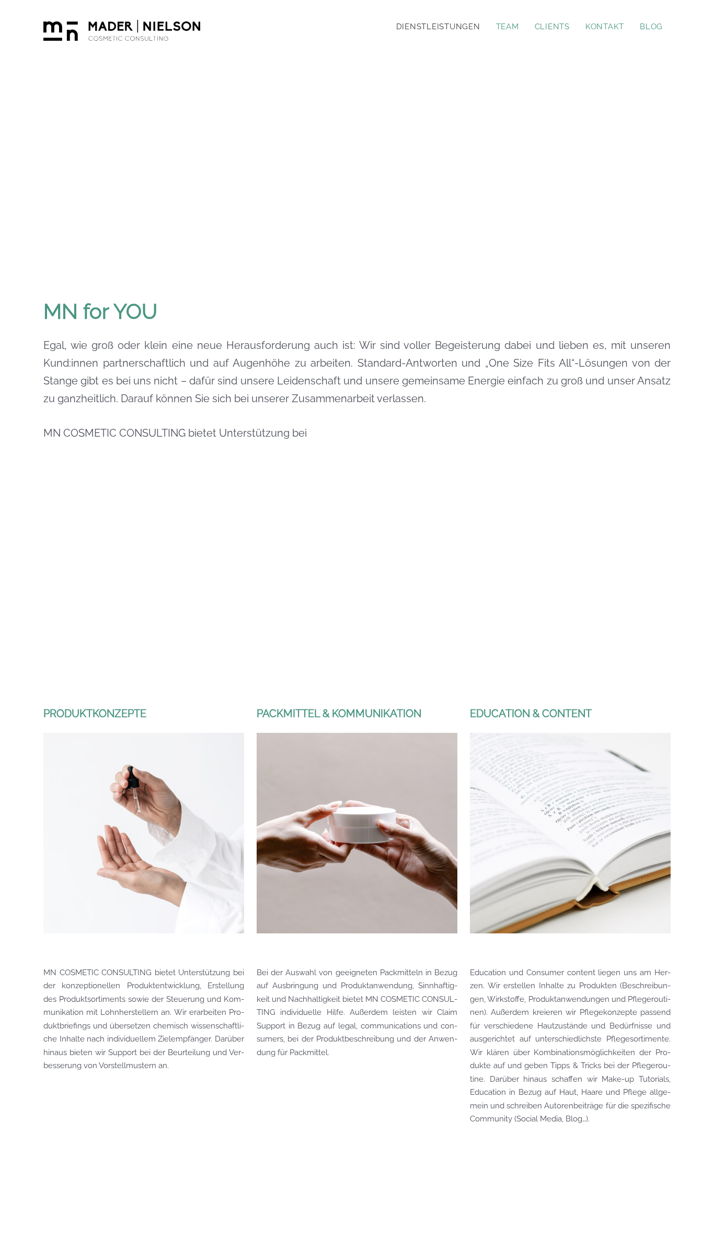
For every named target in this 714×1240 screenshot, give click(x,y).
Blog (651, 26)
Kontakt (604, 26)
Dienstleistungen (438, 26)
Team (507, 26)
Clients (552, 26)
